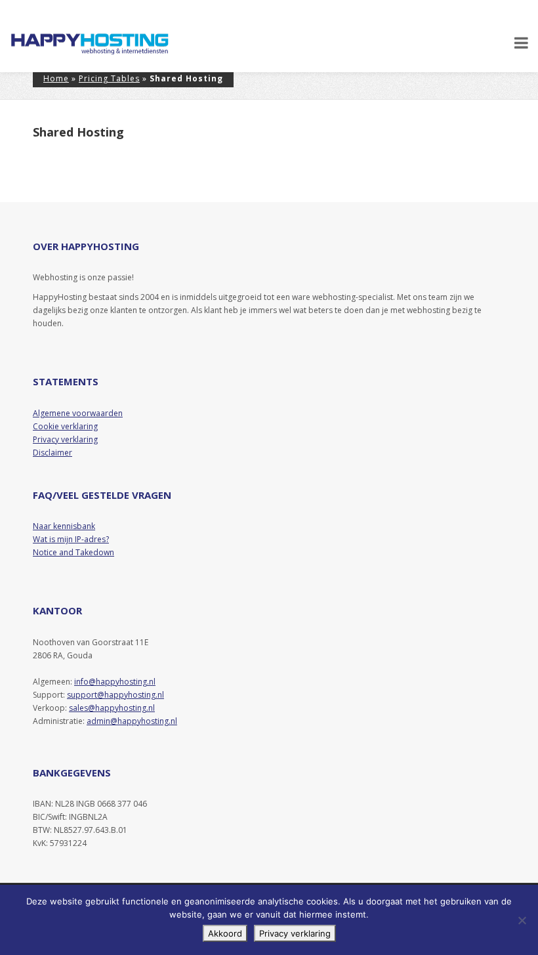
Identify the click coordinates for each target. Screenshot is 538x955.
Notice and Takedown (73, 552)
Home (56, 78)
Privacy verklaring (295, 933)
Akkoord (225, 933)
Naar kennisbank (64, 526)
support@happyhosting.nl (115, 694)
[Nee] (521, 920)
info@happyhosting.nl (114, 681)
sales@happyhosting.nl (112, 707)
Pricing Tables (109, 78)
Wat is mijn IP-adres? (71, 539)
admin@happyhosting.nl (132, 721)
